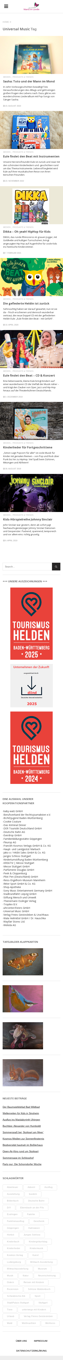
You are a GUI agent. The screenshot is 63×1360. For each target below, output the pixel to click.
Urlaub (10, 1316)
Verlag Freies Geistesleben (38, 1316)
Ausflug (48, 1187)
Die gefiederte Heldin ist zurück (26, 303)
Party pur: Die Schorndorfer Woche (22, 1164)
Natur (26, 1275)
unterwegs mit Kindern (34, 1309)
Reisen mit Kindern (34, 1282)
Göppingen (13, 1228)
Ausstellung (13, 1194)
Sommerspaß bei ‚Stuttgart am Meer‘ (23, 1132)
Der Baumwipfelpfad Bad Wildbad (21, 1107)
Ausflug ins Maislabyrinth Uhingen (21, 1119)
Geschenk (39, 1221)
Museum (42, 1269)
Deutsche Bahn (36, 1201)
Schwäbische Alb (16, 1296)
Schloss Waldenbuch (39, 1289)
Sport (37, 1296)
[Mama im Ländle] (31, 6)
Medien (6, 77)
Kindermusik (36, 1248)
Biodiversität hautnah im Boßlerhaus (23, 1145)
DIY (9, 1207)
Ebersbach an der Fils (32, 1207)
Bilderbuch (13, 1201)
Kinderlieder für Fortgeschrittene (27, 447)
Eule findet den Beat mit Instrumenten (31, 156)
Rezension (13, 1289)
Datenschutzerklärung (31, 1350)
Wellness (50, 1323)
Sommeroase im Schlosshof (18, 1157)
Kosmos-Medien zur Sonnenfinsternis (23, 1138)
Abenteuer (12, 1187)
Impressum (40, 1340)
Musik (10, 1275)
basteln (33, 1194)
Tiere (10, 1309)
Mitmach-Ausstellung (41, 1262)
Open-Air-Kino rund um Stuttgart (20, 1151)
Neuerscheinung (47, 1275)
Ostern (10, 1282)
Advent (31, 1187)
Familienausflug (15, 1221)
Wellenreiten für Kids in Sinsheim (21, 1113)
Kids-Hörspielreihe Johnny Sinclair (27, 519)
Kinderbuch (13, 1241)
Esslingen (12, 1214)
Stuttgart (43, 1303)
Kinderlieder (13, 1248)
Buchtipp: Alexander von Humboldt (22, 1126)
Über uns (21, 1340)
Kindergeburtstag (38, 1241)
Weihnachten (29, 1323)
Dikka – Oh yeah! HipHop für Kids (27, 231)
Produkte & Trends (23, 77)
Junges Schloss (32, 1235)
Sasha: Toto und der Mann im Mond (29, 81)
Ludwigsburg (14, 1262)
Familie (31, 1214)
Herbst (10, 1235)
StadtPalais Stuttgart (18, 1303)
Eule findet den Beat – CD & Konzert (29, 375)
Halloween (34, 1228)
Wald (9, 1323)
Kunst (36, 1255)
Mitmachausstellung (18, 1269)
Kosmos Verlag (15, 1255)
